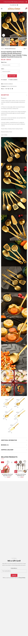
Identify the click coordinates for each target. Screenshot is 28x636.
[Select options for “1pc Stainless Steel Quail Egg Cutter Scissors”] (2, 471)
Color (2, 68)
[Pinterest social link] (14, 5)
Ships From (3, 62)
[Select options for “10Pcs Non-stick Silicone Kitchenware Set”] (15, 471)
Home (2, 48)
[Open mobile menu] (1, 8)
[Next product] (26, 48)
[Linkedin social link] (16, 5)
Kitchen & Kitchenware (10, 48)
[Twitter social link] (12, 5)
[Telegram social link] (17, 5)
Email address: (14, 568)
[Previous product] (23, 48)
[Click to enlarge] (3, 35)
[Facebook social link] (10, 5)
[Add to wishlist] (11, 462)
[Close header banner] (26, 2)
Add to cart (12, 75)
